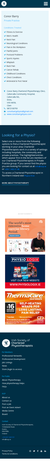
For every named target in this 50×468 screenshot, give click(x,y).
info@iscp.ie (40, 166)
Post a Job (6, 404)
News (4, 365)
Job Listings (7, 362)
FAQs (4, 386)
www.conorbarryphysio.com (19, 114)
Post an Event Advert (11, 407)
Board (4, 414)
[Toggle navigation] (46, 4)
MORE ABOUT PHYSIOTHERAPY (15, 183)
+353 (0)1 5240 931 (8, 437)
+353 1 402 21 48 (12, 169)
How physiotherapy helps (13, 383)
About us (6, 397)
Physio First (29, 176)
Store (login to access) (12, 369)
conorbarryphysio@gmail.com (20, 111)
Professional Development (13, 359)
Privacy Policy (7, 451)
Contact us (7, 400)
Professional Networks (12, 355)
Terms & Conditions (10, 454)
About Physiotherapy (11, 380)
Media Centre (8, 410)
